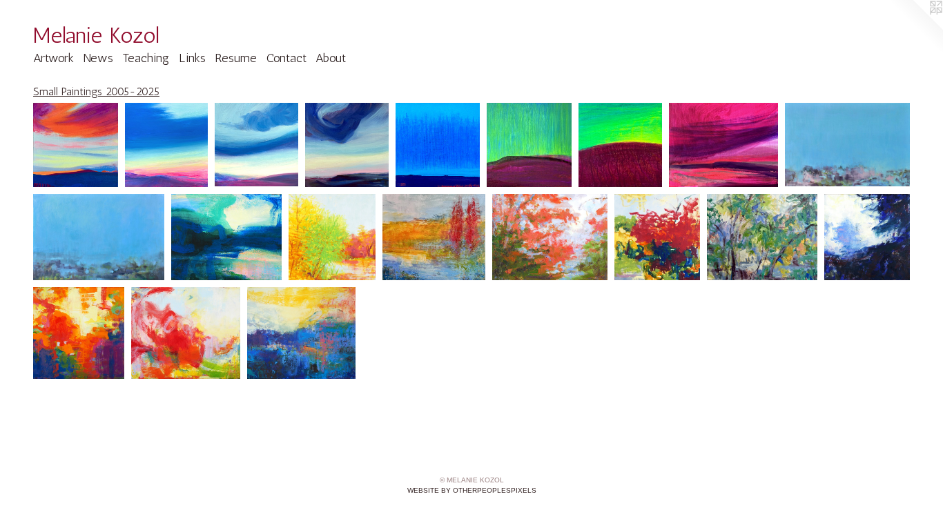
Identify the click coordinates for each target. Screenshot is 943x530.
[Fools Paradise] (723, 145)
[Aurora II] (621, 145)
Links (192, 58)
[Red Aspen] (433, 237)
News (98, 58)
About (330, 58)
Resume (236, 58)
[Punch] (347, 145)
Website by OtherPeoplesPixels (471, 490)
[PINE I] (867, 237)
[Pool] (762, 237)
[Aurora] (529, 145)
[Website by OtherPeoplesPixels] (915, 27)
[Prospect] (226, 237)
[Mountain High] (301, 333)
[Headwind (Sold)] (256, 145)
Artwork (53, 58)
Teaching (145, 58)
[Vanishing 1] (848, 145)
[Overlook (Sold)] (166, 145)
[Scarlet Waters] (549, 237)
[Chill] (438, 145)
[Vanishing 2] (98, 237)
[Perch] (75, 145)
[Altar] (78, 333)
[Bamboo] (332, 237)
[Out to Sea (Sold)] (185, 333)
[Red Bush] (657, 237)
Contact (286, 58)
